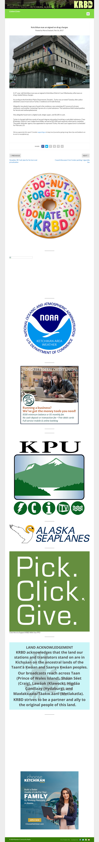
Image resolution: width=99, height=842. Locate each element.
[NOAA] (49, 328)
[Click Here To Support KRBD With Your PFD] (49, 591)
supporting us (42, 132)
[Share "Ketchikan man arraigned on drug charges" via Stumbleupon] (62, 146)
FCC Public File (65, 840)
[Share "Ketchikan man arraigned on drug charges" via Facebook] (43, 146)
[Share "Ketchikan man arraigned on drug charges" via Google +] (50, 146)
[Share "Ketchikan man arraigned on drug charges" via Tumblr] (54, 146)
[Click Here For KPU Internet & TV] (49, 477)
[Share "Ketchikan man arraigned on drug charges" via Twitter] (47, 146)
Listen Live (14, 11)
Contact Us (74, 840)
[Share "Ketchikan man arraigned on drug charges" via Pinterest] (58, 146)
